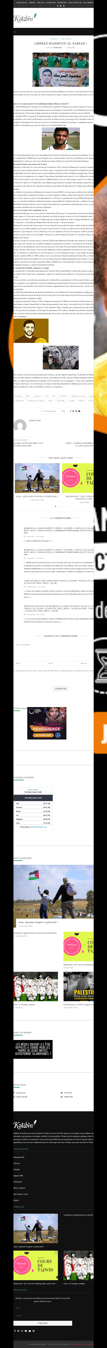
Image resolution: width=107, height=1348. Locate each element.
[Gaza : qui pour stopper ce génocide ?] (37, 478)
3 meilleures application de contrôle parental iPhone (35, 933)
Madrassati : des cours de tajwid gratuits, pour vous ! (34, 1283)
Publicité (40, 3)
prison (81, 401)
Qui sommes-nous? (90, 3)
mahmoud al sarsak (36, 401)
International (66, 39)
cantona (37, 396)
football (63, 396)
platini (71, 401)
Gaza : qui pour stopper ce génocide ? (37, 496)
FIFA (53, 396)
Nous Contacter (75, 3)
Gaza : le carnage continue (24, 1004)
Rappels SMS (51, 3)
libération (19, 401)
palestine (60, 401)
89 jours (18, 396)
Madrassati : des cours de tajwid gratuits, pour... (84, 497)
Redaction (58, 47)
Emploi (16, 1200)
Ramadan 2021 (22, 3)
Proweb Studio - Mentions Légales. (82, 1344)
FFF (47, 396)
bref (27, 396)
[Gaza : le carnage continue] (35, 986)
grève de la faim (78, 396)
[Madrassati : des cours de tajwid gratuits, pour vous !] (84, 478)
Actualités (54, 39)
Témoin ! (32, 3)
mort (51, 401)
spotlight (93, 401)
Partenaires (62, 3)
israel (91, 396)
